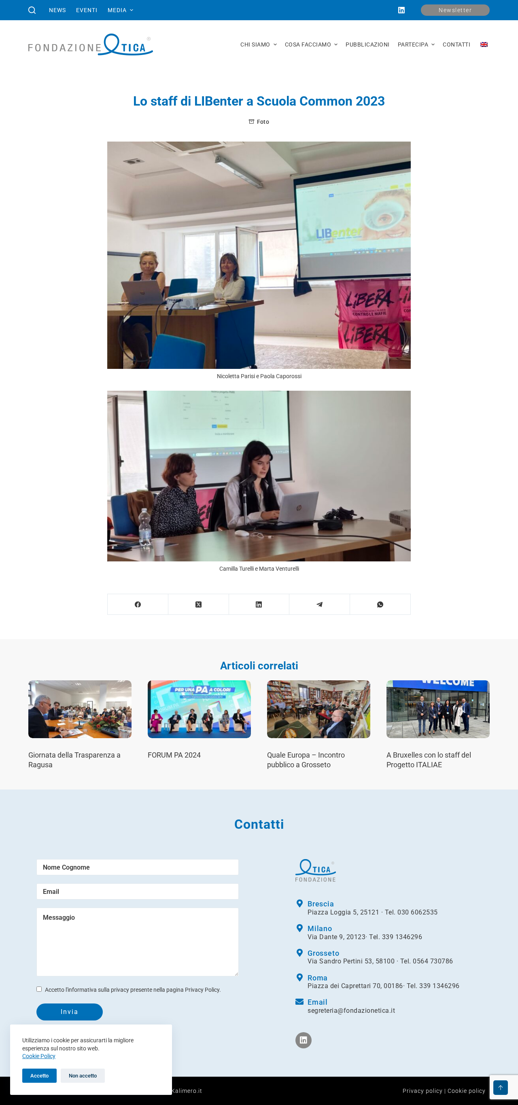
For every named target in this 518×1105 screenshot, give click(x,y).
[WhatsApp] (380, 604)
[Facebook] (138, 604)
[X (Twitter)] (198, 604)
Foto (263, 122)
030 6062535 (417, 912)
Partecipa (413, 44)
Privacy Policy (202, 989)
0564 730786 (433, 961)
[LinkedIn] (401, 10)
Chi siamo (255, 44)
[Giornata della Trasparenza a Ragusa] (80, 709)
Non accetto (83, 1076)
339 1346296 (402, 937)
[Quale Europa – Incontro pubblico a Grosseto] (318, 709)
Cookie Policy (38, 1056)
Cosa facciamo (308, 44)
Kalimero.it (186, 1091)
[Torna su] (500, 1087)
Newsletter (455, 10)
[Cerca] (32, 10)
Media (117, 10)
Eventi (87, 10)
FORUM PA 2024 (174, 755)
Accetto (39, 1076)
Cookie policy (467, 1091)
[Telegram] (319, 604)
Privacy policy (423, 1091)
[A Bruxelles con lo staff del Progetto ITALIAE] (438, 709)
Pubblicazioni (368, 44)
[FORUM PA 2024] (199, 709)
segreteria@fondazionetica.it (351, 1010)
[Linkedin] (303, 1040)
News (57, 10)
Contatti (456, 44)
